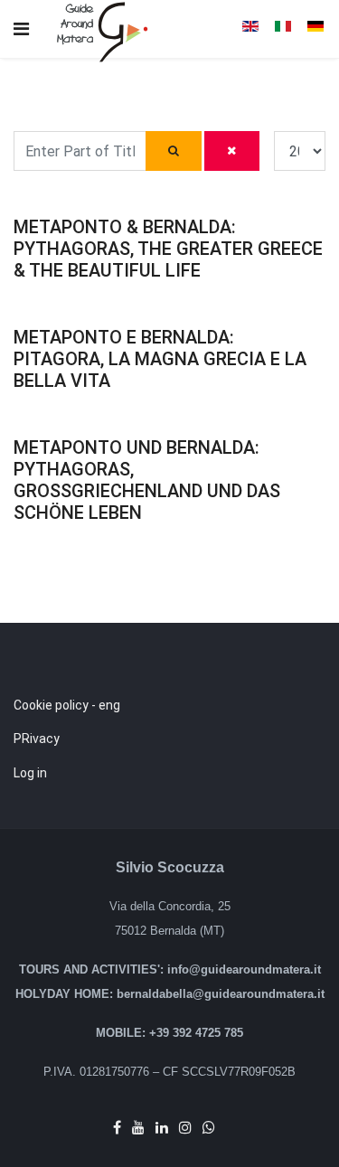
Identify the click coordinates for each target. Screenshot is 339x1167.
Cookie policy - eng (67, 705)
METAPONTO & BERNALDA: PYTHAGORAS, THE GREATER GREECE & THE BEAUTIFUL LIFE (168, 248)
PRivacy (37, 738)
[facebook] (117, 1127)
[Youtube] (138, 1127)
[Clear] (231, 151)
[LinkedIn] (161, 1127)
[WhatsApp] (208, 1127)
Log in (30, 773)
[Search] (174, 151)
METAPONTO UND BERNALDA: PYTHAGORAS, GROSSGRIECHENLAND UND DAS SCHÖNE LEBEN (147, 480)
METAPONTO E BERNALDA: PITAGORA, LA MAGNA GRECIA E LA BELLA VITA (160, 358)
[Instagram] (185, 1127)
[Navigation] (21, 29)
